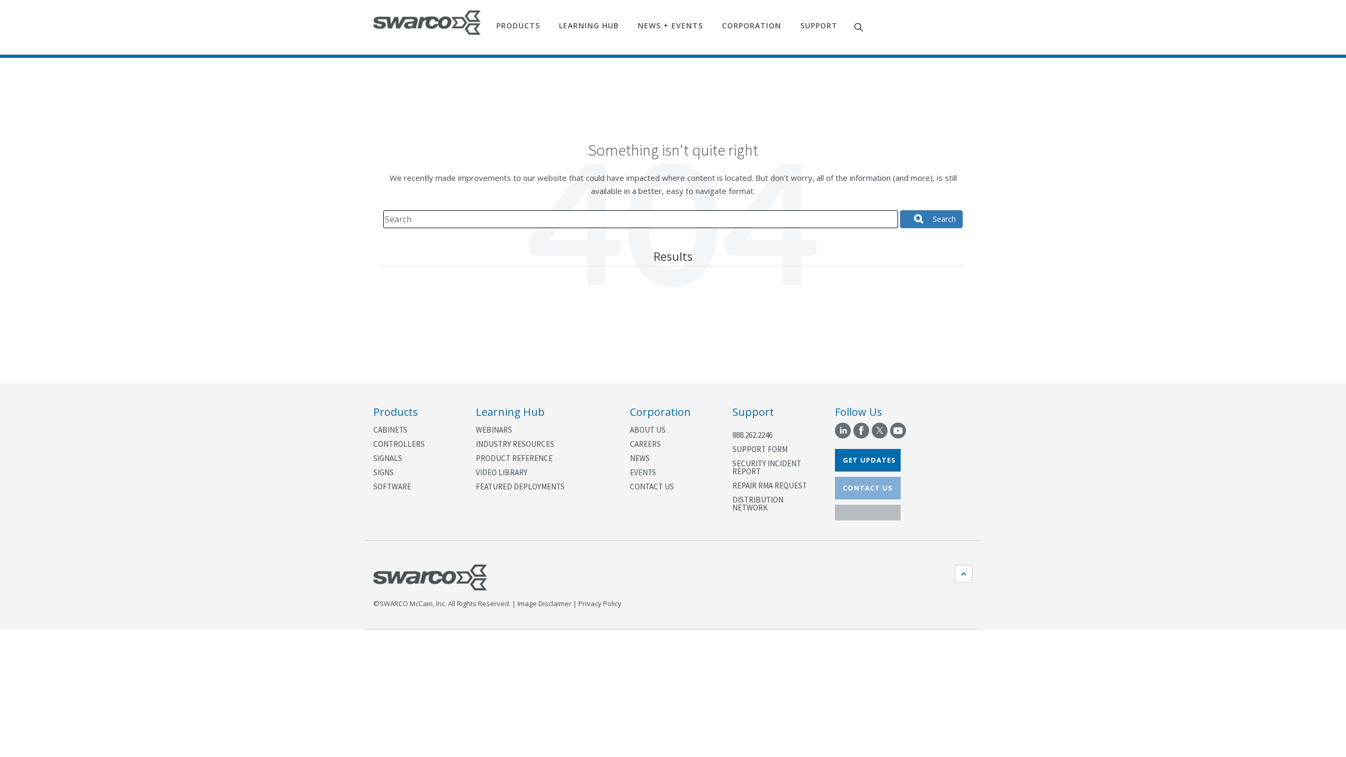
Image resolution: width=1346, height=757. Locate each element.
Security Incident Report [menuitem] (766, 467)
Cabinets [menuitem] (390, 430)
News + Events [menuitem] (670, 25)
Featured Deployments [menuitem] (520, 486)
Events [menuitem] (643, 472)
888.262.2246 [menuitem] (752, 435)
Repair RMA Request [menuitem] (769, 485)
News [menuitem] (640, 458)
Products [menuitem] (518, 25)
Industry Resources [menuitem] (515, 444)
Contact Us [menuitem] (652, 486)
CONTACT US (868, 488)
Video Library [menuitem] (501, 472)
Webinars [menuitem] (494, 430)
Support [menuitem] (819, 25)
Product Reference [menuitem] (514, 458)
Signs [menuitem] (383, 472)
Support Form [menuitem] (760, 449)
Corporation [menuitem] (751, 25)
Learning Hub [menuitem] (589, 25)
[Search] (931, 219)
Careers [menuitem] (645, 444)
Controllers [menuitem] (399, 444)
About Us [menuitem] (648, 430)
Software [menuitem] (392, 486)
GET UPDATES (869, 460)
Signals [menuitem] (387, 458)
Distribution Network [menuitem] (757, 504)
